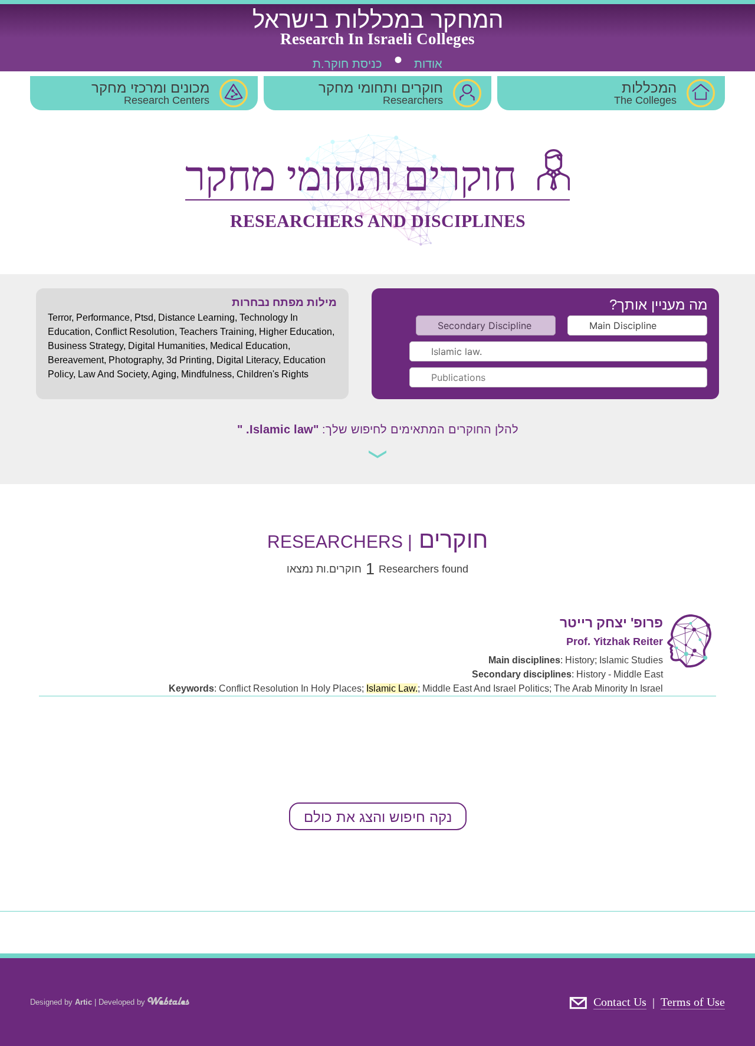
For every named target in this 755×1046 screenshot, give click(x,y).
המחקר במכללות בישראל (377, 19)
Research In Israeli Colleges (377, 39)
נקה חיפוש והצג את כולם (378, 817)
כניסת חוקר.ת (347, 64)
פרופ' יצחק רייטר (611, 622)
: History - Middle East (567, 674)
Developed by (123, 1002)
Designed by (61, 1002)
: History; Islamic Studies (575, 660)
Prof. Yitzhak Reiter (614, 641)
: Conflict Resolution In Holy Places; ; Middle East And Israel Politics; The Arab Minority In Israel (416, 688)
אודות (428, 64)
